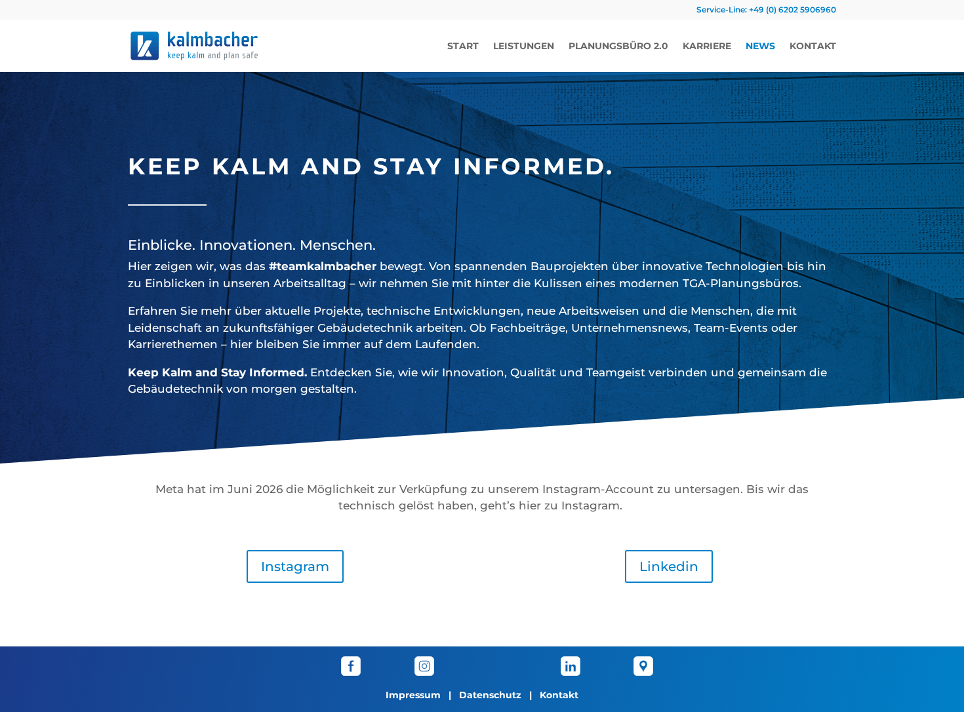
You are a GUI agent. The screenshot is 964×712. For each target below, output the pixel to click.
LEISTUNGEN (523, 46)
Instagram (295, 566)
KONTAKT (813, 46)
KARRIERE (707, 46)
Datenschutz (490, 695)
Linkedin (668, 566)
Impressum (413, 695)
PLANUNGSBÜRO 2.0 (618, 46)
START (463, 46)
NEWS (760, 46)
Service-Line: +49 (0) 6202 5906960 (766, 10)
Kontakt (559, 695)
